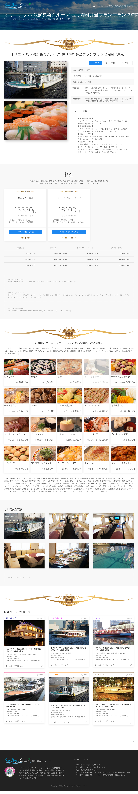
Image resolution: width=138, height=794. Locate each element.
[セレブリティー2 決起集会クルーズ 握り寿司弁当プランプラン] (24, 633)
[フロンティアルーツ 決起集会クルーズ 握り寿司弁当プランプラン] (69, 632)
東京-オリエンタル (19, 19)
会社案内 (77, 759)
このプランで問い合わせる (25, 232)
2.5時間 (112, 63)
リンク (86, 759)
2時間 (97, 63)
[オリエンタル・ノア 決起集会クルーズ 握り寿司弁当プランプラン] (113, 689)
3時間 (127, 63)
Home (6, 19)
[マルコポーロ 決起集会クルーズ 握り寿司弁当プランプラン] (113, 632)
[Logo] (17, 6)
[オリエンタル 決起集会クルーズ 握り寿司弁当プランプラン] (69, 689)
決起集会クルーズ (37, 19)
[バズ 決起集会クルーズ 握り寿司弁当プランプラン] (24, 689)
